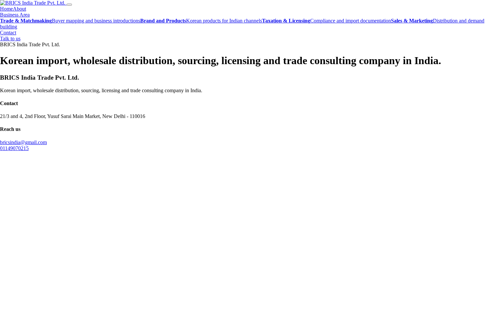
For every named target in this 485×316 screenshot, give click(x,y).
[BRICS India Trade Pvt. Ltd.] (33, 3)
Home (6, 9)
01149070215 (14, 148)
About (19, 9)
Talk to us (10, 38)
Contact (8, 32)
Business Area (15, 15)
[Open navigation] (69, 5)
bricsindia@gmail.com (23, 142)
